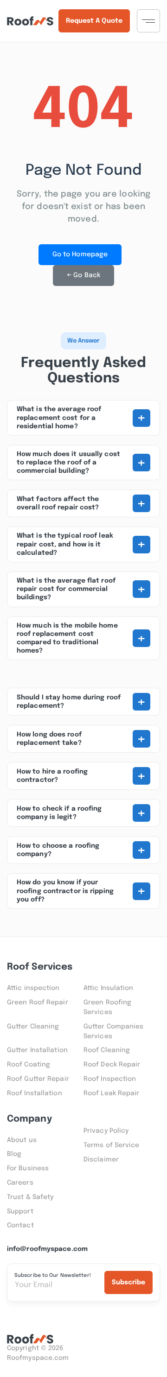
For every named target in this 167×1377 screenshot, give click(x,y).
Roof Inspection (110, 1079)
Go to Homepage (80, 254)
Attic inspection (33, 988)
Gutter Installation (37, 1050)
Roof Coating (28, 1064)
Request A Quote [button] (94, 21)
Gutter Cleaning (33, 1026)
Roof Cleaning (107, 1050)
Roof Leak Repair (112, 1093)
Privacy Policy (106, 1131)
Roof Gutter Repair (38, 1079)
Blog (14, 1154)
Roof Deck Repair (112, 1064)
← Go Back (83, 275)
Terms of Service (112, 1145)
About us (22, 1140)
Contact (20, 1225)
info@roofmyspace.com (47, 1249)
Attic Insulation (109, 988)
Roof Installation (34, 1093)
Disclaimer (101, 1159)
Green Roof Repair (37, 1002)
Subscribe (128, 1282)
